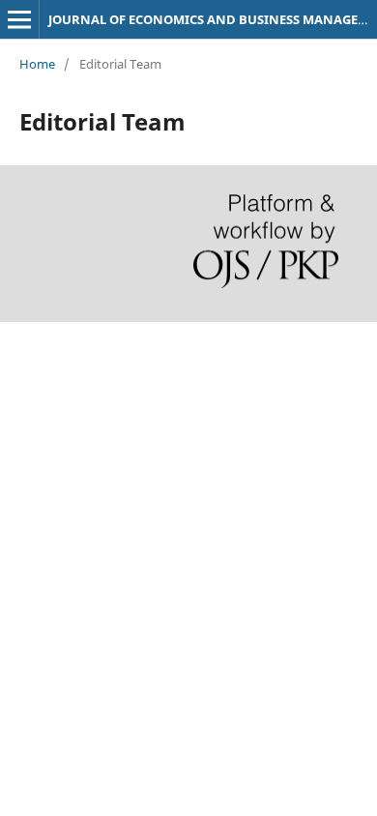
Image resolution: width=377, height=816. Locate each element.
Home (37, 64)
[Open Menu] (19, 19)
